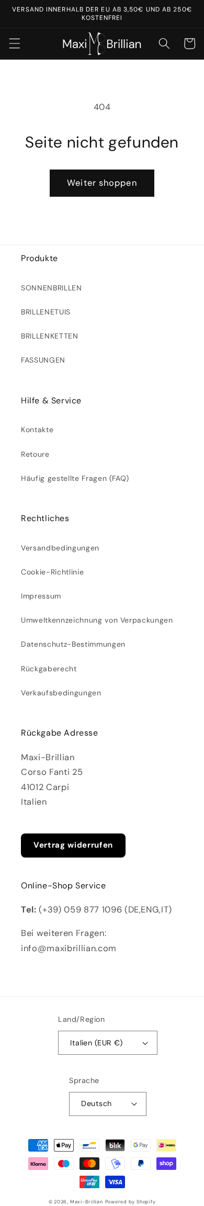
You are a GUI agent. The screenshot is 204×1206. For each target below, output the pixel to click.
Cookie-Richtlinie (52, 572)
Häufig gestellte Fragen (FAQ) (75, 478)
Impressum (41, 596)
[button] (14, 43)
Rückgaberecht (49, 668)
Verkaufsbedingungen (61, 692)
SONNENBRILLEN (51, 287)
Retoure (35, 454)
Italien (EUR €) (96, 1042)
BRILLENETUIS (46, 312)
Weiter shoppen (102, 182)
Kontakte (37, 429)
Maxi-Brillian (86, 1202)
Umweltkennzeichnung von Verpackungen (97, 620)
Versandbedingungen (60, 548)
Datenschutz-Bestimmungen (73, 644)
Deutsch (96, 1103)
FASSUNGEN (43, 360)
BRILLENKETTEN (49, 336)
